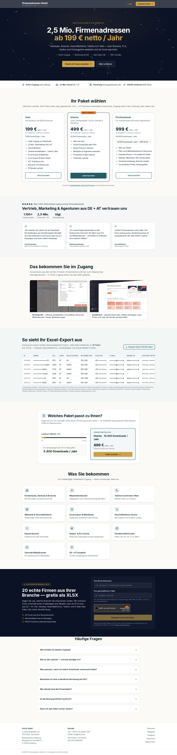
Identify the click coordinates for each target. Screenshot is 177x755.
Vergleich (151, 735)
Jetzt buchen (43, 175)
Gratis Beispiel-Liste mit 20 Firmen (82, 185)
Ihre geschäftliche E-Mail (104, 591)
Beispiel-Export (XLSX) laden (140, 347)
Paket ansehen (111, 454)
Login (130, 4)
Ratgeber (151, 732)
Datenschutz (150, 742)
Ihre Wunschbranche (102, 581)
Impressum (151, 738)
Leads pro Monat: (50, 434)
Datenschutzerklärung (122, 625)
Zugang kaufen (144, 4)
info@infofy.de (79, 734)
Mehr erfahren (105, 64)
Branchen (151, 728)
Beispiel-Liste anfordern (122, 617)
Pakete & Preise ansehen (77, 64)
